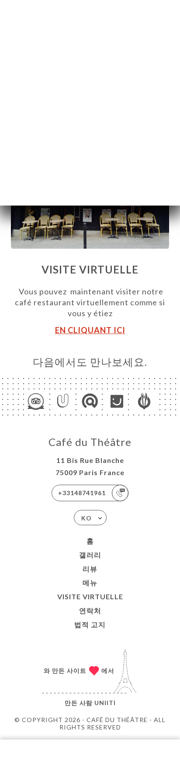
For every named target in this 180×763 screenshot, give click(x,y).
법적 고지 (90, 624)
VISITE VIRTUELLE (90, 596)
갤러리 (90, 554)
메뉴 (90, 582)
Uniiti (105, 702)
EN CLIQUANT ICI (90, 330)
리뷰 (90, 568)
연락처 (90, 610)
